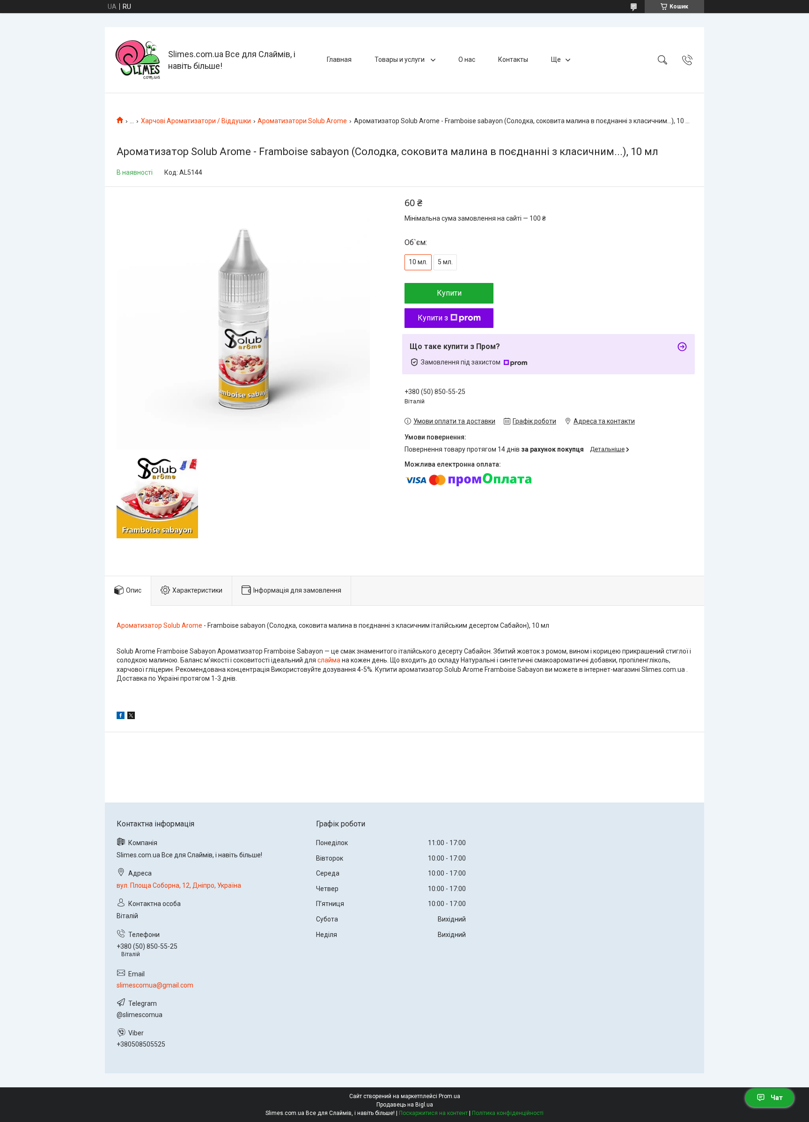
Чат (777, 1097)
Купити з (433, 317)
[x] (131, 717)
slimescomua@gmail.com (155, 985)
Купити (449, 293)
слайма (328, 660)
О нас (466, 59)
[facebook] (121, 717)
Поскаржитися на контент (433, 1113)
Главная (339, 59)
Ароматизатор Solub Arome (159, 625)
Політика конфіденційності (508, 1113)
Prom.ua (449, 1096)
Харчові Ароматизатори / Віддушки (196, 121)
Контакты (513, 59)
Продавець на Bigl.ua (404, 1104)
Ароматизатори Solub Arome (302, 121)
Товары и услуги (400, 59)
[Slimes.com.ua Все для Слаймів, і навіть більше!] (137, 60)
